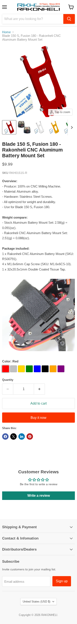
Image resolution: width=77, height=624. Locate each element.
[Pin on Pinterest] (30, 436)
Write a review (38, 495)
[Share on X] (13, 436)
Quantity (7, 379)
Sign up (62, 581)
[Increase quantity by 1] (39, 389)
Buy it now (38, 417)
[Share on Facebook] (5, 436)
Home (6, 32)
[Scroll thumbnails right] (71, 127)
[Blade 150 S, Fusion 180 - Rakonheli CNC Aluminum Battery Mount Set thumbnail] (9, 127)
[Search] (69, 19)
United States (36, 601)
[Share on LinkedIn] (21, 436)
